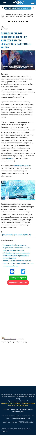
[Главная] (18, 2)
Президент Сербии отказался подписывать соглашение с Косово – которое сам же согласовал (17, 248)
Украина (25, 234)
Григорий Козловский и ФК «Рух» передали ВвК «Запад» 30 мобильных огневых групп (19, 15)
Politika (10, 158)
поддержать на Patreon (18, 282)
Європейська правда (22, 165)
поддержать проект (18, 277)
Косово (20, 234)
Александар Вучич (11, 234)
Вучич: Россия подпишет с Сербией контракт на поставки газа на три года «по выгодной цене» (18, 263)
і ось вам (20, 418)
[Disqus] (18, 309)
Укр (4, 2)
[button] (9, 21)
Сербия (3, 234)
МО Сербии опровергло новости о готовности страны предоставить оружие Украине (16, 255)
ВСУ (29, 234)
